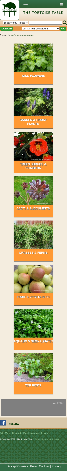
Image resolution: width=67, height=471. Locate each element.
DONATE (6, 28)
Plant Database (31, 433)
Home (46, 433)
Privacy (56, 466)
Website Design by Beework (47, 439)
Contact (16, 433)
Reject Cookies (39, 466)
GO (63, 28)
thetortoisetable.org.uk (22, 35)
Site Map (5, 433)
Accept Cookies (18, 466)
